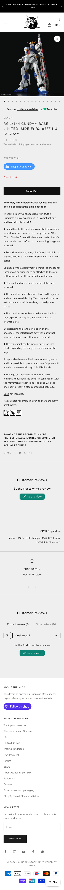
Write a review (32, 497)
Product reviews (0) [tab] (18, 624)
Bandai (8, 117)
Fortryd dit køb (12, 743)
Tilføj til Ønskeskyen (21, 166)
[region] (32, 570)
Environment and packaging (19, 790)
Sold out (32, 191)
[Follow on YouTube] (24, 852)
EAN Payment (11, 755)
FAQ (6, 737)
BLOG (7, 766)
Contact (8, 784)
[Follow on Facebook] (5, 852)
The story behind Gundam (18, 731)
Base (6, 394)
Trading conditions (14, 749)
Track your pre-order (15, 725)
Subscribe (15, 838)
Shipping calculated (28, 144)
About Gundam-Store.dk (17, 772)
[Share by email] (30, 453)
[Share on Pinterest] (25, 453)
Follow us (9, 778)
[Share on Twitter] (20, 453)
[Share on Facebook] (15, 453)
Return (7, 761)
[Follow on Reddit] (42, 852)
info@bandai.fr (52, 542)
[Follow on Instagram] (14, 852)
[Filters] (7, 635)
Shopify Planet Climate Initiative (21, 796)
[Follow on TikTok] (33, 852)
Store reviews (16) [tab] (46, 624)
